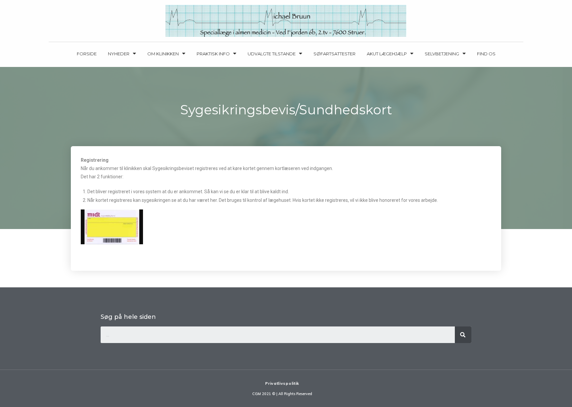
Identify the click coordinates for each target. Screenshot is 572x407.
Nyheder (118, 53)
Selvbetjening (442, 53)
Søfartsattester (334, 53)
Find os (486, 53)
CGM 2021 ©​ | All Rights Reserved (282, 393)
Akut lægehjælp (387, 53)
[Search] (463, 334)
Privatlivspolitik (282, 383)
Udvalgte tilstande (272, 53)
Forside (87, 53)
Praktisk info (213, 53)
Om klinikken (163, 53)
